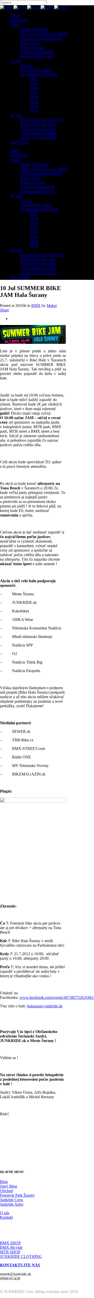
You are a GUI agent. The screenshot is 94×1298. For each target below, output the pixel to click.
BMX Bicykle (11, 1247)
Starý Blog (8, 1186)
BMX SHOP (10, 1243)
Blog (4, 1182)
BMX (36, 305)
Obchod (6, 1191)
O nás (4, 1213)
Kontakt (6, 1217)
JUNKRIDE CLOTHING (21, 1256)
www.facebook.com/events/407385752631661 (57, 997)
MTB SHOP (10, 1252)
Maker (52, 305)
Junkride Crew (11, 1200)
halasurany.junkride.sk (44, 1006)
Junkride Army (12, 1204)
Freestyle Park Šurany (17, 1195)
